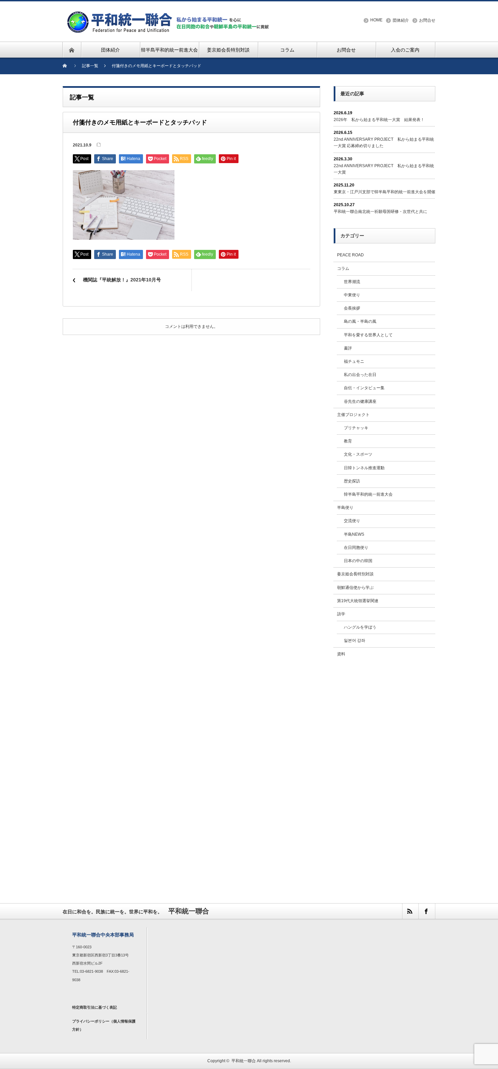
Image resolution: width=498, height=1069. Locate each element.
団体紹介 (401, 20)
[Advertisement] (384, 772)
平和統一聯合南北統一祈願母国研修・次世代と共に (380, 211)
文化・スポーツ (358, 454)
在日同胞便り (356, 547)
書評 (348, 348)
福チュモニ (354, 361)
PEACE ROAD (350, 255)
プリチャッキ (356, 427)
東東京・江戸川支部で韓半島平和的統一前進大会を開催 (384, 192)
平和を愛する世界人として (368, 335)
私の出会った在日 (360, 374)
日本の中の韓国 (358, 560)
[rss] (410, 911)
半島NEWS (354, 534)
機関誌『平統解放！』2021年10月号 (122, 279)
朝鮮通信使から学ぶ (355, 587)
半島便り (345, 507)
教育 (348, 441)
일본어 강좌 (354, 640)
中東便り (352, 295)
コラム (343, 268)
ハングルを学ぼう (360, 627)
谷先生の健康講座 (360, 401)
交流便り (352, 520)
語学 (341, 614)
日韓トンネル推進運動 (364, 468)
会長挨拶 (352, 308)
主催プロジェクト (353, 414)
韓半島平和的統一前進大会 (368, 494)
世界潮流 (352, 281)
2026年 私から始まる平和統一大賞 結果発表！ (379, 119)
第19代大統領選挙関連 (357, 600)
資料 (341, 654)
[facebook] (426, 911)
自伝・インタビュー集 (364, 387)
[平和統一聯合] (169, 14)
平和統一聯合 (243, 1060)
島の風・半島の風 (360, 321)
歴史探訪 (352, 481)
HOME (376, 20)
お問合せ (427, 20)
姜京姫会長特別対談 (355, 574)
